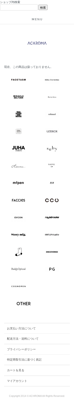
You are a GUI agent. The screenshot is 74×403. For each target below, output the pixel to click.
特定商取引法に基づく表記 (24, 359)
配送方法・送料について (23, 338)
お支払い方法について (21, 328)
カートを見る (15, 370)
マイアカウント (17, 381)
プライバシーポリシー (21, 349)
